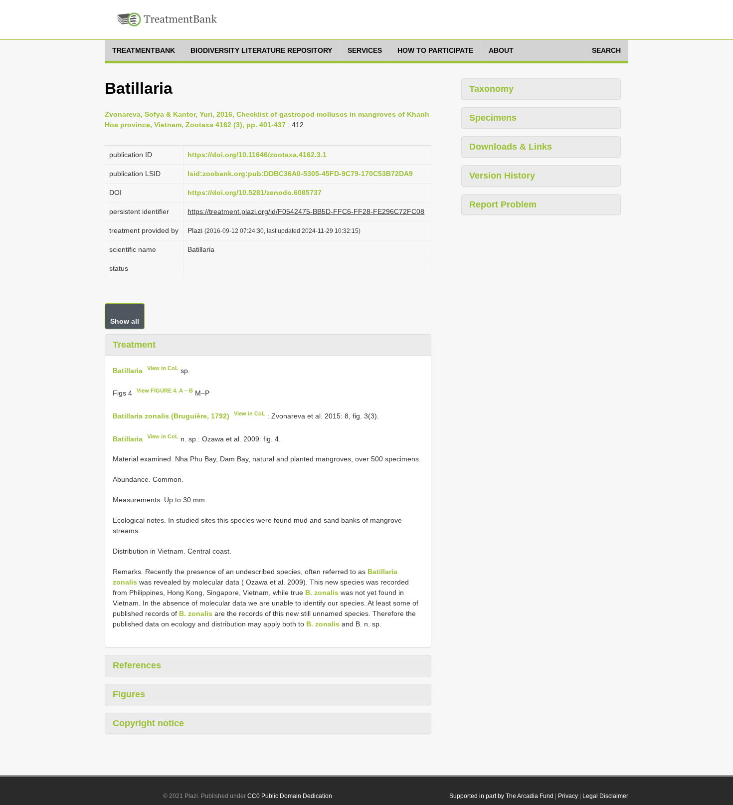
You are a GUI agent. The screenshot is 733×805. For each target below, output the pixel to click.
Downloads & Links (510, 147)
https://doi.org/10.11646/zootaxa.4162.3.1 (257, 155)
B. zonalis (322, 593)
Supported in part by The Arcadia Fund (501, 796)
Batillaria (128, 370)
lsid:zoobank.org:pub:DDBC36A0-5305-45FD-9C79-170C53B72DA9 (300, 174)
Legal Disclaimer (605, 796)
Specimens (493, 118)
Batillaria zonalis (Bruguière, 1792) (171, 416)
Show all (124, 321)
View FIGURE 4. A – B (165, 391)
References (137, 665)
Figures (129, 694)
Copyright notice (148, 723)
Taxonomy (491, 89)
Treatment (134, 345)
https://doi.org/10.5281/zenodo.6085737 (254, 193)
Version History (502, 176)
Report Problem (503, 204)
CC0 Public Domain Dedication (289, 796)
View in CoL (163, 368)
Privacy (568, 796)
